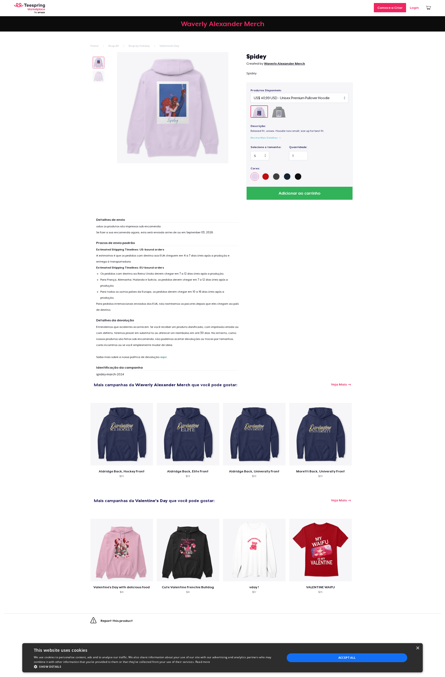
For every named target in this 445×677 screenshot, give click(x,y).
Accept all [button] (347, 658)
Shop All (113, 45)
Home (94, 45)
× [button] (417, 648)
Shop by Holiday (139, 45)
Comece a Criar (390, 7)
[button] (156, 666)
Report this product (116, 621)
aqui (163, 357)
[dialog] (222, 657)
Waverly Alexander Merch (284, 63)
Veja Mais (339, 384)
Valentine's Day (169, 45)
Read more (202, 662)
